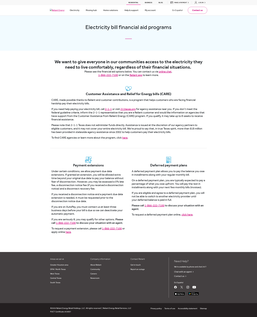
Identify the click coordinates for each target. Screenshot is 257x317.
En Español (177, 10)
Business (148, 2)
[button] (178, 2)
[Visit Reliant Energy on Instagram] (187, 287)
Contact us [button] (197, 10)
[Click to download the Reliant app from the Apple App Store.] (179, 293)
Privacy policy (156, 309)
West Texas (55, 274)
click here (187, 214)
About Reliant (95, 265)
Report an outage (138, 269)
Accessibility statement (187, 309)
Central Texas (55, 278)
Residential (133, 2)
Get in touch (136, 265)
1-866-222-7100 (108, 75)
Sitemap (203, 309)
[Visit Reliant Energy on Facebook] (175, 287)
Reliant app (136, 75)
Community (95, 269)
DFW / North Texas (58, 269)
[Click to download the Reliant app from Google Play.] (193, 293)
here (125, 137)
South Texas (55, 283)
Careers (93, 274)
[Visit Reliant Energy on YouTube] (194, 287)
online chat (165, 71)
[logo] (57, 10)
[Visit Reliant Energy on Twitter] (181, 287)
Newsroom (94, 278)
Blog (161, 2)
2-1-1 (108, 109)
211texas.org (128, 109)
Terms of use (169, 309)
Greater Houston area (59, 265)
